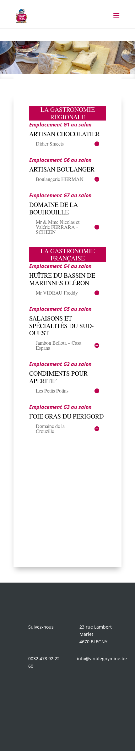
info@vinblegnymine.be (102, 658)
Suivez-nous (41, 627)
